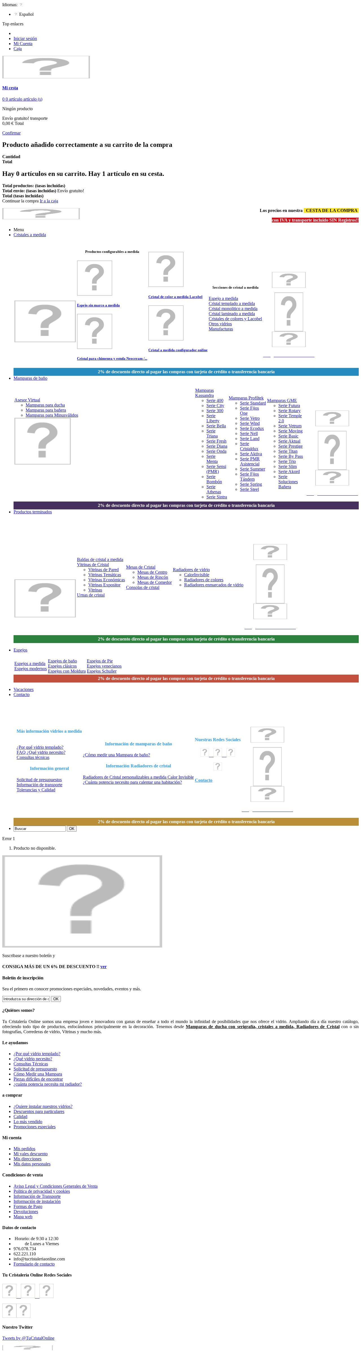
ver (103, 966)
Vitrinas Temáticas (104, 574)
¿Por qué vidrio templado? (40, 747)
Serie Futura (289, 405)
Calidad (20, 1116)
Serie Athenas (213, 489)
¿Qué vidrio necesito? (33, 1058)
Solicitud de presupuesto (35, 1068)
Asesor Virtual (27, 399)
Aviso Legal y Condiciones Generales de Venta (56, 1186)
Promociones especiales (35, 1126)
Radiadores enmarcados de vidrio (213, 584)
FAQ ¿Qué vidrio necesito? (41, 752)
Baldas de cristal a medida (100, 559)
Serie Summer (252, 469)
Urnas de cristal (91, 595)
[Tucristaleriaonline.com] (46, 76)
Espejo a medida (223, 298)
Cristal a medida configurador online (178, 350)
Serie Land (249, 438)
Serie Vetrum (289, 425)
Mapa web (23, 1216)
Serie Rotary (289, 410)
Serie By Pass (290, 456)
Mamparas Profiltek (246, 398)
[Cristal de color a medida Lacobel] (166, 285)
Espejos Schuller (101, 671)
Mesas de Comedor (154, 582)
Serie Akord (289, 471)
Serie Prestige (290, 446)
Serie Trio (287, 461)
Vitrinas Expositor (104, 584)
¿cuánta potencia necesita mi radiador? (48, 1084)
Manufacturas (221, 328)
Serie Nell (249, 433)
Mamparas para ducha (45, 405)
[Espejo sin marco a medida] (94, 294)
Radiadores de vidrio (191, 569)
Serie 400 (214, 400)
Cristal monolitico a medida (233, 308)
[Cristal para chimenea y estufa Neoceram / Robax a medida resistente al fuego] (94, 347)
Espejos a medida (29, 663)
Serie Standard (253, 403)
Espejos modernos (30, 668)
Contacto (203, 780)
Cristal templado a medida (232, 303)
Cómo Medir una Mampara (38, 1074)
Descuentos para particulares (39, 1111)
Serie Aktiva (251, 453)
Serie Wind (250, 423)
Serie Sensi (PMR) (216, 469)
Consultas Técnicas (31, 1063)
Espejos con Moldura (67, 671)
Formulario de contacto (34, 1264)
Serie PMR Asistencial (250, 461)
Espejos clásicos (62, 666)
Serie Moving (290, 431)
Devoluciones (26, 1211)
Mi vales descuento (31, 1153)
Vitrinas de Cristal (93, 564)
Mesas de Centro (152, 572)
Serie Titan (288, 451)
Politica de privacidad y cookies (42, 1191)
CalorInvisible (196, 574)
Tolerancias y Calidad (36, 789)
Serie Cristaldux (249, 446)
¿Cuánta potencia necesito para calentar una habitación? (132, 782)
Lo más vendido (28, 1121)
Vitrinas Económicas (106, 579)
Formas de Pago (28, 1206)
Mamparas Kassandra (204, 393)
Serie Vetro (250, 418)
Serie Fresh (216, 441)
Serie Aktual (289, 441)
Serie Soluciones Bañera (288, 481)
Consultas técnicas (33, 757)
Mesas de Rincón (152, 577)
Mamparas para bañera (46, 410)
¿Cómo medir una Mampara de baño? (116, 754)
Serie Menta (212, 459)
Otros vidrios (220, 323)
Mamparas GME (282, 400)
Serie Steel (249, 489)
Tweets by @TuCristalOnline (28, 1338)
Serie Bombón (214, 479)
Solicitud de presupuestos (39, 779)
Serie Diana (216, 446)
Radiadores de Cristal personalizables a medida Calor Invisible (138, 777)
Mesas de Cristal (140, 567)
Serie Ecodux (252, 428)
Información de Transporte (37, 1196)
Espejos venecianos (104, 666)
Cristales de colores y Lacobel (235, 318)
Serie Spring (251, 484)
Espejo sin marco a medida (98, 305)
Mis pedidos (24, 1148)
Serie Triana (212, 433)
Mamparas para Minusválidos (52, 415)
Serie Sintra (216, 496)
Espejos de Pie (100, 661)
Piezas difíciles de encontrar (38, 1079)
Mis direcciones (27, 1158)
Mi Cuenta (23, 43)
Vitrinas (95, 590)
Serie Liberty (212, 418)
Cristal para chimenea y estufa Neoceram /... (112, 358)
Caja (18, 48)
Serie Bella (216, 425)
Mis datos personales (32, 1163)
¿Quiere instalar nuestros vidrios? (43, 1106)
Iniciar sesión (25, 38)
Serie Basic (288, 436)
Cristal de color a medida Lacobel (175, 297)
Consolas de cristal (142, 587)
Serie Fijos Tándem (249, 477)
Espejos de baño (62, 661)
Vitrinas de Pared (103, 569)
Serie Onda (216, 451)
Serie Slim (287, 466)
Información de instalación (37, 1201)
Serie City (215, 405)
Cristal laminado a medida (232, 313)
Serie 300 (214, 410)
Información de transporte (39, 784)
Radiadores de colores (203, 579)
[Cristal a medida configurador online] (166, 339)
